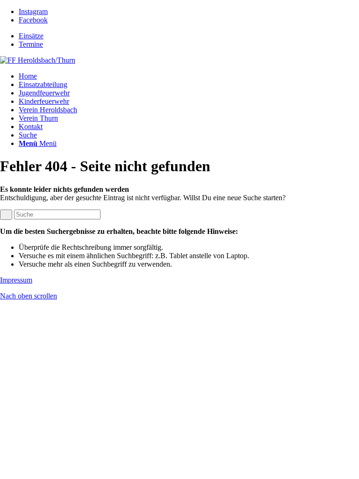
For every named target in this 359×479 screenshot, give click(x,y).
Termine (31, 44)
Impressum (16, 280)
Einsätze (31, 36)
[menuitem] (189, 36)
